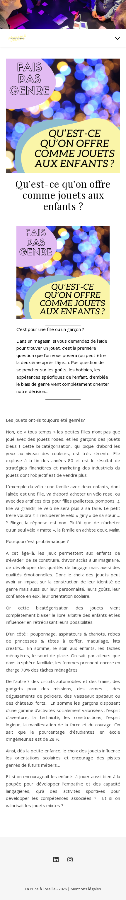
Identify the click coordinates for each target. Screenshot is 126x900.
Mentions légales (86, 889)
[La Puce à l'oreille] (17, 38)
